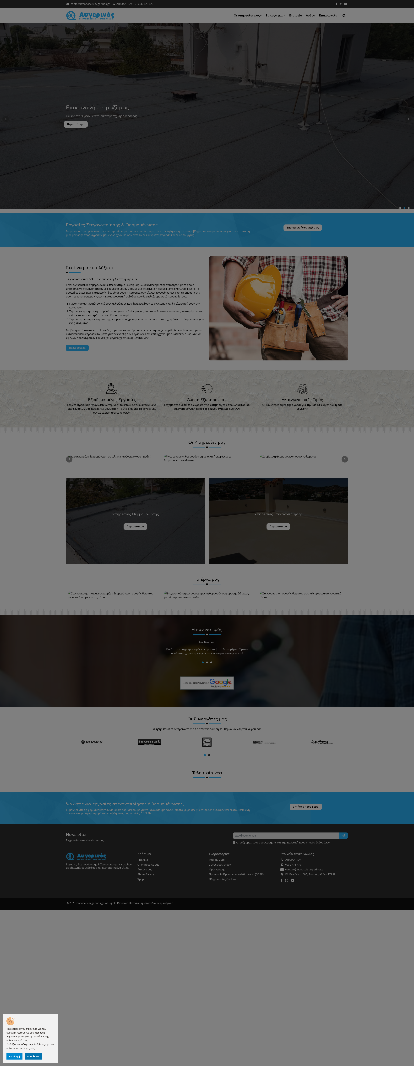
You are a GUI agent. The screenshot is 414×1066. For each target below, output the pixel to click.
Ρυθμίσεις (33, 1056)
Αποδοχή (14, 1056)
